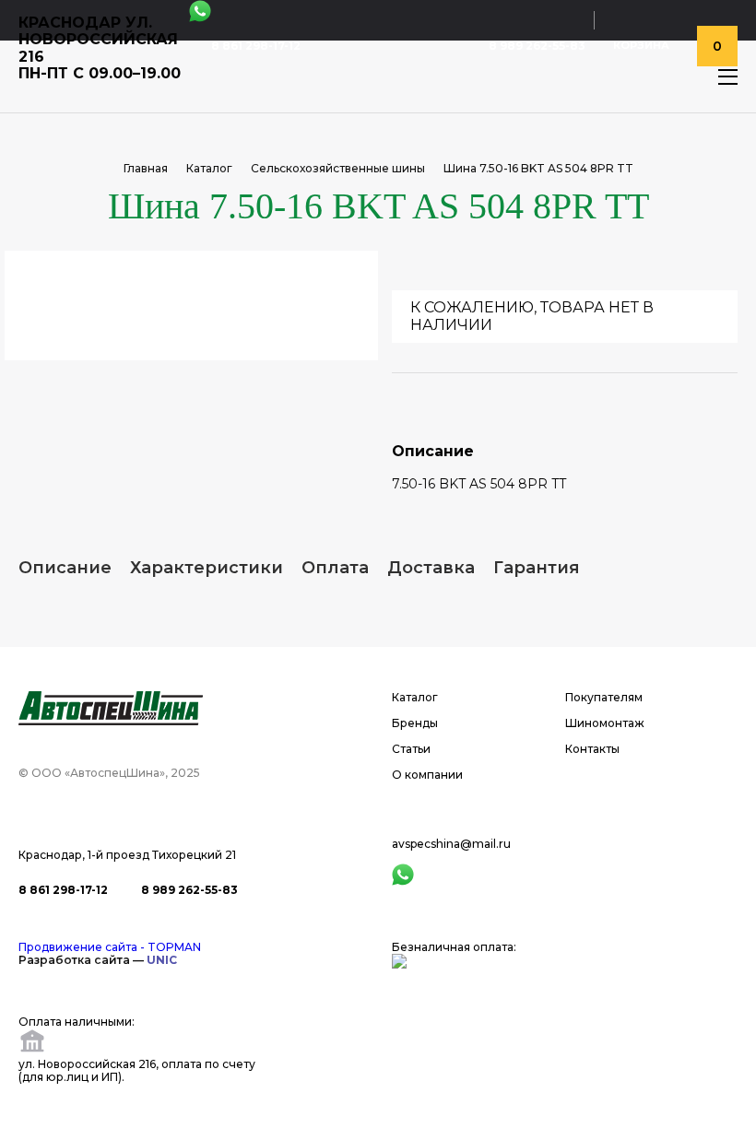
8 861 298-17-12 (256, 46)
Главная (146, 168)
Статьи (411, 749)
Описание (65, 568)
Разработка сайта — (97, 960)
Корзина (641, 46)
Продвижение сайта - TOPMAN (109, 947)
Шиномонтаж (604, 723)
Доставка (431, 568)
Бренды (415, 723)
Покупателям (604, 697)
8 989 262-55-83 (537, 46)
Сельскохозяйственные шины (338, 168)
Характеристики (206, 568)
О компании (427, 775)
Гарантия (536, 568)
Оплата (335, 568)
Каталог (209, 168)
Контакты (592, 749)
